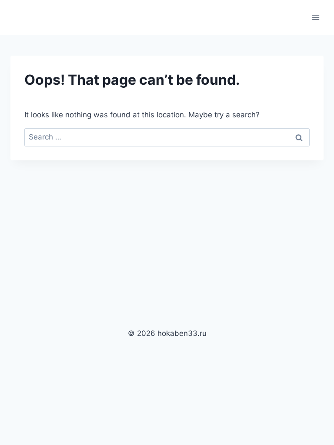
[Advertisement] (167, 225)
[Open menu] (315, 17)
